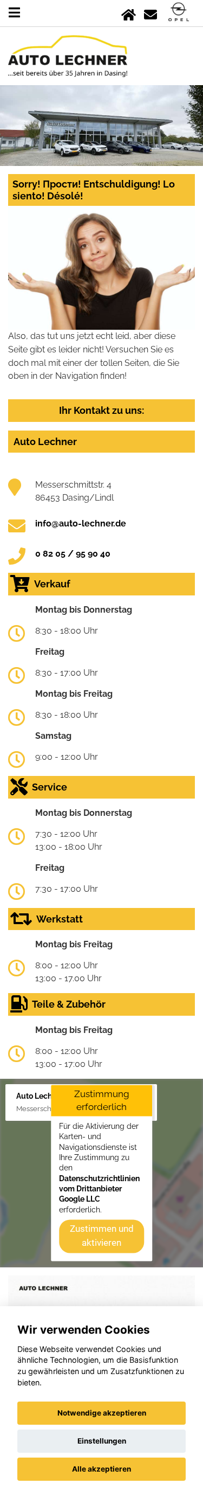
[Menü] (14, 12)
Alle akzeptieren (101, 1469)
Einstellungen (101, 1441)
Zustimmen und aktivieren (102, 1236)
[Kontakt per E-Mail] (150, 12)
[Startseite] (128, 12)
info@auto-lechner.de (80, 523)
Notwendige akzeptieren (101, 1413)
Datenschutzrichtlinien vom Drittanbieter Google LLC (99, 1189)
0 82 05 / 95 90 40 (72, 554)
